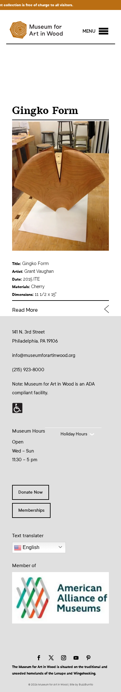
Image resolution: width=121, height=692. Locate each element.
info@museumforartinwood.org (43, 355)
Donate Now (30, 492)
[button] (89, 31)
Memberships (31, 510)
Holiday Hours (73, 434)
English (30, 547)
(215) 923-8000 (28, 369)
